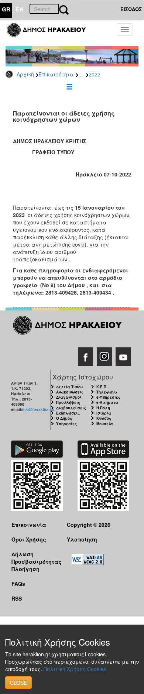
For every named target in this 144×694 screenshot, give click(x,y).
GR (6, 9)
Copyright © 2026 (88, 524)
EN (20, 9)
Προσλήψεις (68, 402)
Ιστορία (103, 413)
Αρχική (25, 74)
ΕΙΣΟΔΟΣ (131, 9)
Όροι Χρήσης (28, 539)
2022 (94, 74)
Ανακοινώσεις (69, 392)
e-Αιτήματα (107, 402)
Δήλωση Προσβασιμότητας (33, 557)
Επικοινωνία (28, 524)
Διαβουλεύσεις (71, 407)
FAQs (18, 583)
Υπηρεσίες (66, 423)
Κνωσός (103, 418)
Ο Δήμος (64, 418)
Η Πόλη (103, 407)
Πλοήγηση (25, 569)
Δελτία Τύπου (69, 386)
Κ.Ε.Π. (101, 386)
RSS (16, 598)
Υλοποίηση (82, 539)
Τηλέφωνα (106, 392)
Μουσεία (104, 423)
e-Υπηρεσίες (108, 397)
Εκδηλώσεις (68, 413)
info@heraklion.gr (38, 409)
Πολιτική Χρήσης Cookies (75, 669)
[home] (51, 33)
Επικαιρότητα (56, 74)
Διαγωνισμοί (68, 397)
